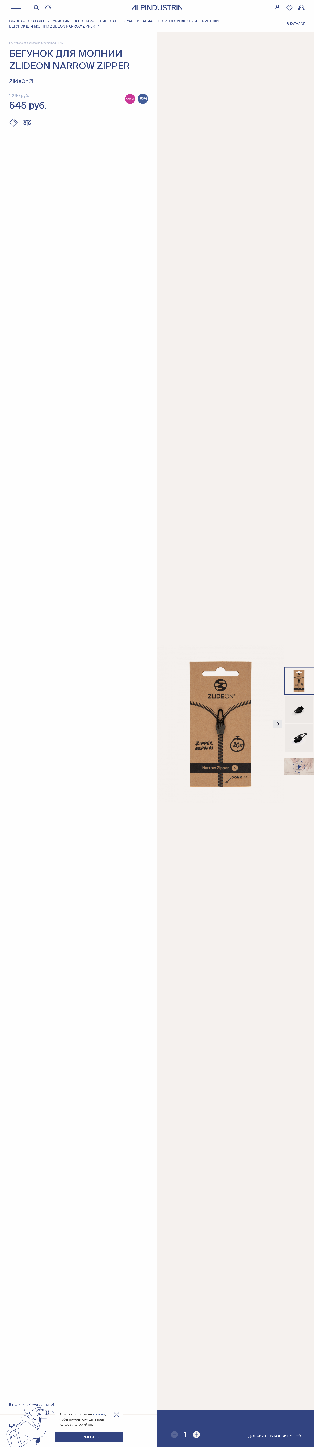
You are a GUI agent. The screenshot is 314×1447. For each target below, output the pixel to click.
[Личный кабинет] (277, 7)
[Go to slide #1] (299, 681)
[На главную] (157, 7)
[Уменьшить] (174, 1434)
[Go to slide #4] (299, 767)
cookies (99, 1414)
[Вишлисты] (289, 7)
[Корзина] (301, 7)
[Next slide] (277, 724)
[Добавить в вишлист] (13, 123)
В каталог (296, 24)
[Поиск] (36, 8)
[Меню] (16, 8)
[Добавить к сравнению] (27, 123)
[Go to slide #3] (299, 738)
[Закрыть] (116, 1415)
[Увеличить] (196, 1434)
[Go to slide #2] (299, 710)
